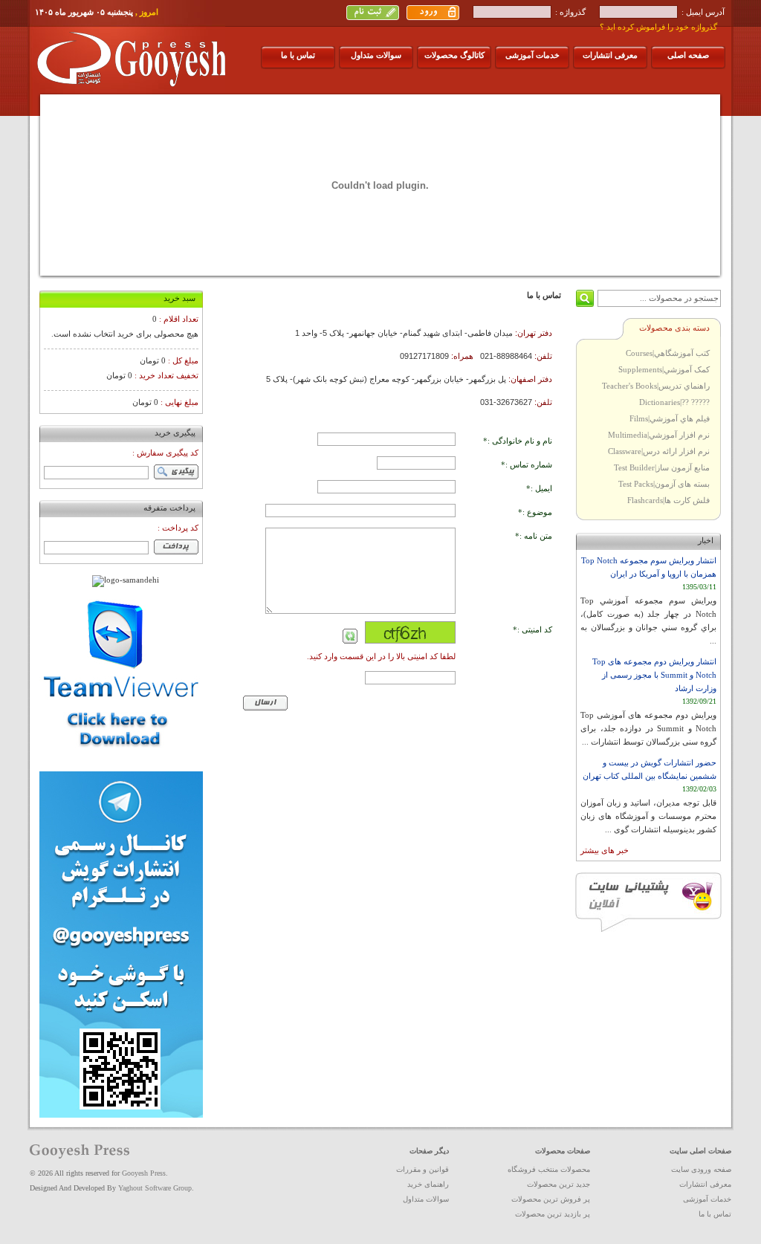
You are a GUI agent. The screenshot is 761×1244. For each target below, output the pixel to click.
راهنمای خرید (428, 1184)
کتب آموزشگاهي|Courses (668, 353)
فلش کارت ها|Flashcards (668, 500)
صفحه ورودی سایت (701, 1169)
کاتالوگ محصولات (454, 55)
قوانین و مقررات (422, 1169)
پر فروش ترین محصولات (550, 1199)
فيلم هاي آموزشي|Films (669, 418)
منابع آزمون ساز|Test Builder (662, 467)
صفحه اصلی (688, 55)
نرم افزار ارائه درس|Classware (659, 451)
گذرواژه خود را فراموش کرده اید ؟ (658, 26)
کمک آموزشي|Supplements (664, 369)
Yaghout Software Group (155, 1188)
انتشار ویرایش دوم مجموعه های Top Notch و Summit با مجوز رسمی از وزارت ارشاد (654, 675)
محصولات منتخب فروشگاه (549, 1169)
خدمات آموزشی (532, 55)
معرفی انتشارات (610, 55)
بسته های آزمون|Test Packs (664, 483)
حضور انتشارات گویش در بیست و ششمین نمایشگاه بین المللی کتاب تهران (649, 769)
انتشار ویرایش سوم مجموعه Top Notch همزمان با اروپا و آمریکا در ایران (648, 567)
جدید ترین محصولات (558, 1184)
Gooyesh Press (144, 1173)
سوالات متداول (376, 55)
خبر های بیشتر (604, 850)
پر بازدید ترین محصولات (552, 1214)
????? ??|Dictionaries (674, 402)
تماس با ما (298, 55)
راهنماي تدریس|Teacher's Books (656, 385)
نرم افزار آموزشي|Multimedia (659, 434)
